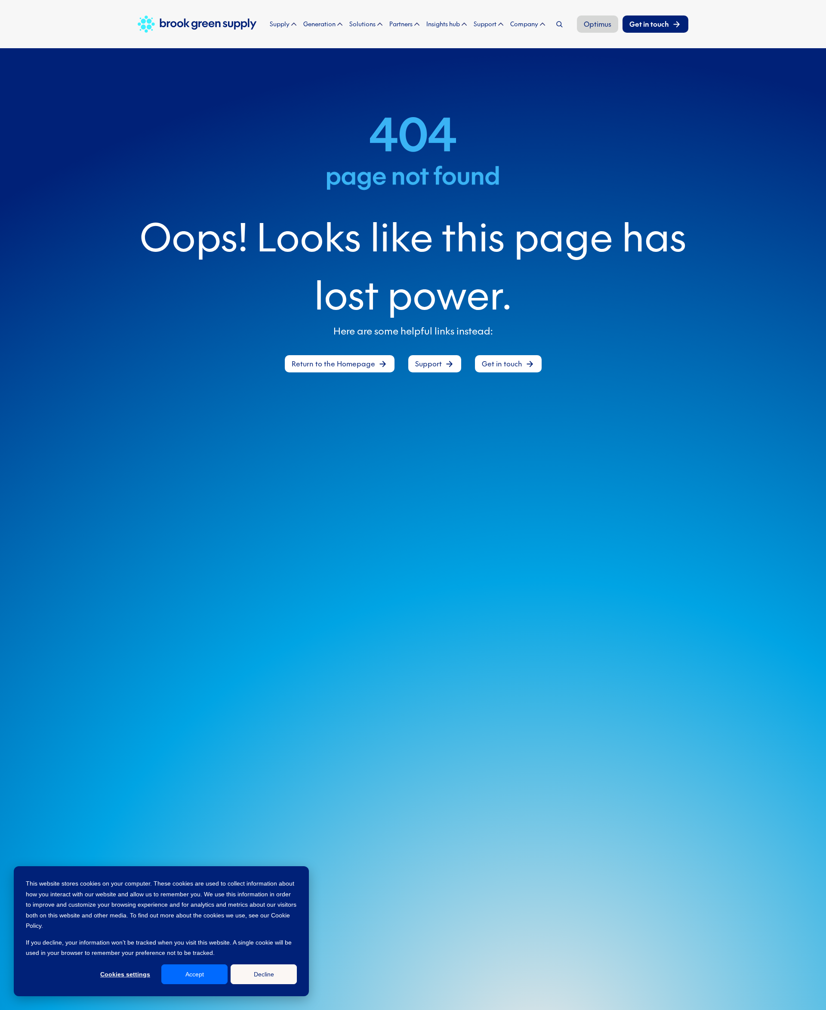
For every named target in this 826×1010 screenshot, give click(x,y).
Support (485, 24)
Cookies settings (125, 974)
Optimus (597, 24)
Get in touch (649, 24)
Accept (194, 974)
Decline (264, 974)
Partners (401, 24)
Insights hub (443, 24)
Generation (319, 24)
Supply (280, 24)
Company (524, 24)
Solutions (362, 24)
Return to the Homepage (333, 363)
